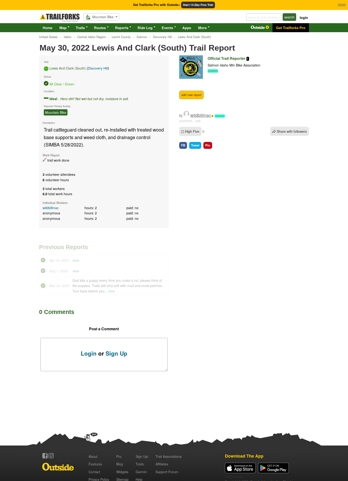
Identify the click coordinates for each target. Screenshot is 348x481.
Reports (121, 27)
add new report (191, 95)
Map (63, 27)
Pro (118, 456)
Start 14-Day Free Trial (198, 5)
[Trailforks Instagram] (51, 455)
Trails (80, 27)
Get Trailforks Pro (290, 27)
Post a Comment (104, 328)
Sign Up (116, 353)
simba (219, 116)
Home (47, 27)
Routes (100, 27)
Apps (186, 27)
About (93, 456)
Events (167, 27)
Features (95, 464)
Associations (169, 456)
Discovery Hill (98, 68)
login (304, 17)
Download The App (244, 456)
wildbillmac (51, 207)
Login (89, 353)
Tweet (195, 145)
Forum (167, 471)
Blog (119, 464)
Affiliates (162, 464)
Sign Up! (142, 456)
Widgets (122, 471)
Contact (94, 471)
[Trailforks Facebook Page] (45, 455)
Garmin (141, 471)
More (202, 27)
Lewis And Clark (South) (67, 68)
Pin (207, 145)
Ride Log (145, 27)
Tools (140, 464)
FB (183, 145)
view (75, 260)
